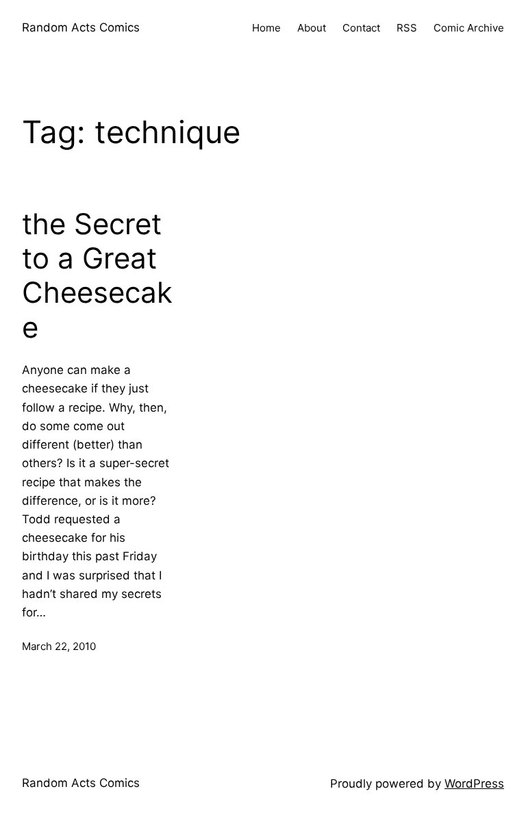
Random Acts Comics (81, 27)
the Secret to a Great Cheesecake (97, 276)
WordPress (474, 783)
